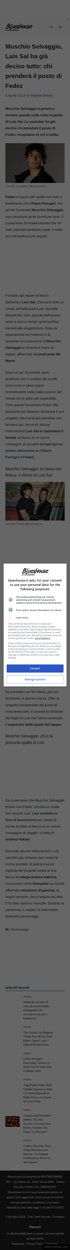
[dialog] (35, 625)
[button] (35, 617)
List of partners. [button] (43, 638)
